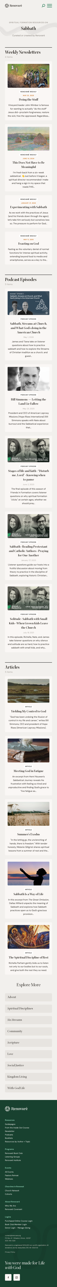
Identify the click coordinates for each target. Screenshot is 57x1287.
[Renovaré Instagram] (16, 1277)
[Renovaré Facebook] (8, 1277)
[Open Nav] (49, 5)
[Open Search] (43, 6)
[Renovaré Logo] (13, 6)
